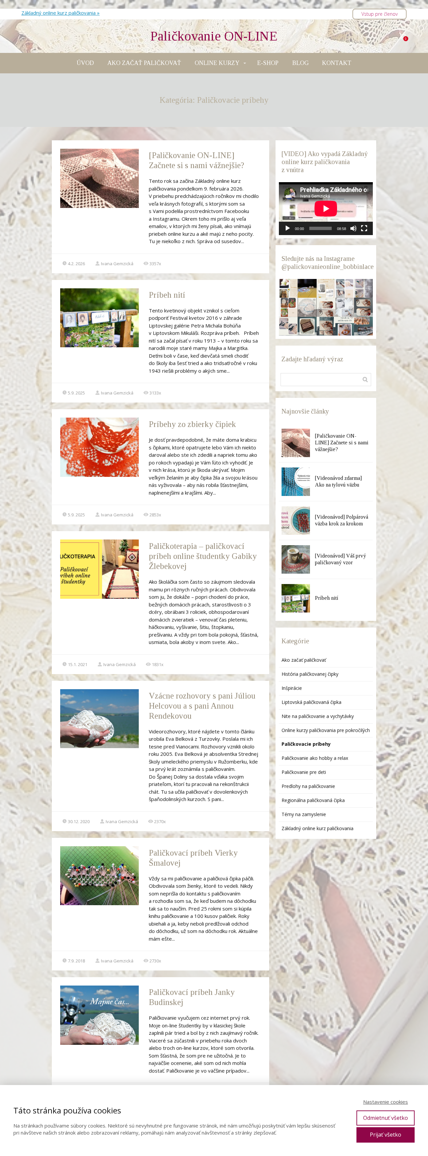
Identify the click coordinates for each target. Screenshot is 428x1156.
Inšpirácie (292, 688)
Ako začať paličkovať (304, 660)
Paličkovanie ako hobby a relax (315, 758)
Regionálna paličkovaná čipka (313, 800)
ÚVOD (85, 63)
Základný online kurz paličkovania (317, 828)
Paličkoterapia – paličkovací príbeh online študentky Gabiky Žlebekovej (203, 556)
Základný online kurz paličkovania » (60, 12)
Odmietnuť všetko (385, 1118)
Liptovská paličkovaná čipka (311, 702)
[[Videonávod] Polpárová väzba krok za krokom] (296, 520)
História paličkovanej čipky (310, 674)
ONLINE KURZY (217, 63)
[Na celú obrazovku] (364, 228)
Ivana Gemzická (117, 264)
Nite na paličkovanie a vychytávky (318, 716)
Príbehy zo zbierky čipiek (192, 424)
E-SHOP (268, 63)
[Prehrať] (287, 228)
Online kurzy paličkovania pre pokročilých (326, 730)
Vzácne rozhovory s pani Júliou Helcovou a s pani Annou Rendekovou (202, 705)
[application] (326, 208)
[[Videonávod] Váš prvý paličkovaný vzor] (296, 559)
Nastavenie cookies (385, 1101)
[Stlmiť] (353, 228)
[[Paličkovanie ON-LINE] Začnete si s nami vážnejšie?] (296, 443)
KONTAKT (336, 63)
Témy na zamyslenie (304, 814)
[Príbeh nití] (296, 598)
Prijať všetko (385, 1134)
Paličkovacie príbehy (306, 744)
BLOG (300, 63)
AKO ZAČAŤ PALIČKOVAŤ (144, 63)
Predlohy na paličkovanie (308, 786)
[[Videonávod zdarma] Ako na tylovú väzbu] (296, 481)
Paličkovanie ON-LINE (214, 36)
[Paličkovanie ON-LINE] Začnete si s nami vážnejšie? (341, 442)
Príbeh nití (167, 294)
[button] (288, 288)
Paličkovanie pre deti (304, 772)
